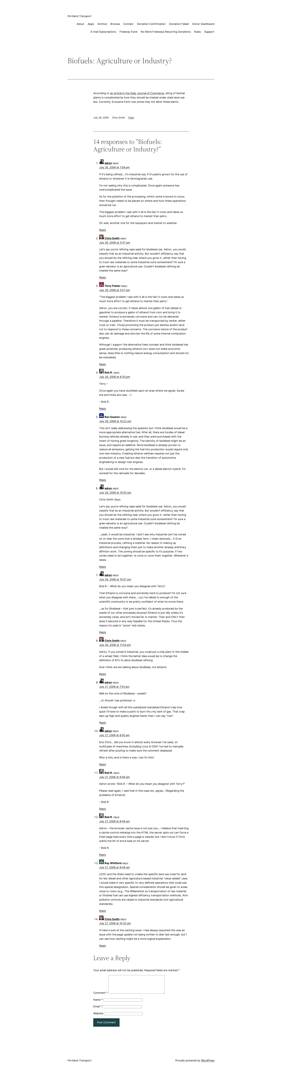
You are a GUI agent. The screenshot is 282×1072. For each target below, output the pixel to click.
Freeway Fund (128, 31)
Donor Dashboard (203, 23)
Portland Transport (80, 16)
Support (209, 31)
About (80, 23)
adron (108, 163)
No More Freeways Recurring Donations (166, 31)
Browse (115, 23)
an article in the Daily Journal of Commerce (137, 93)
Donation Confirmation (151, 23)
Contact (128, 23)
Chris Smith (112, 238)
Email (97, 1006)
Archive (102, 23)
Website (98, 1013)
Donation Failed (179, 23)
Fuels (131, 117)
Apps (91, 23)
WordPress (207, 1060)
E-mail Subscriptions (103, 31)
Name (98, 999)
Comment (100, 992)
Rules (197, 31)
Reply (102, 229)
